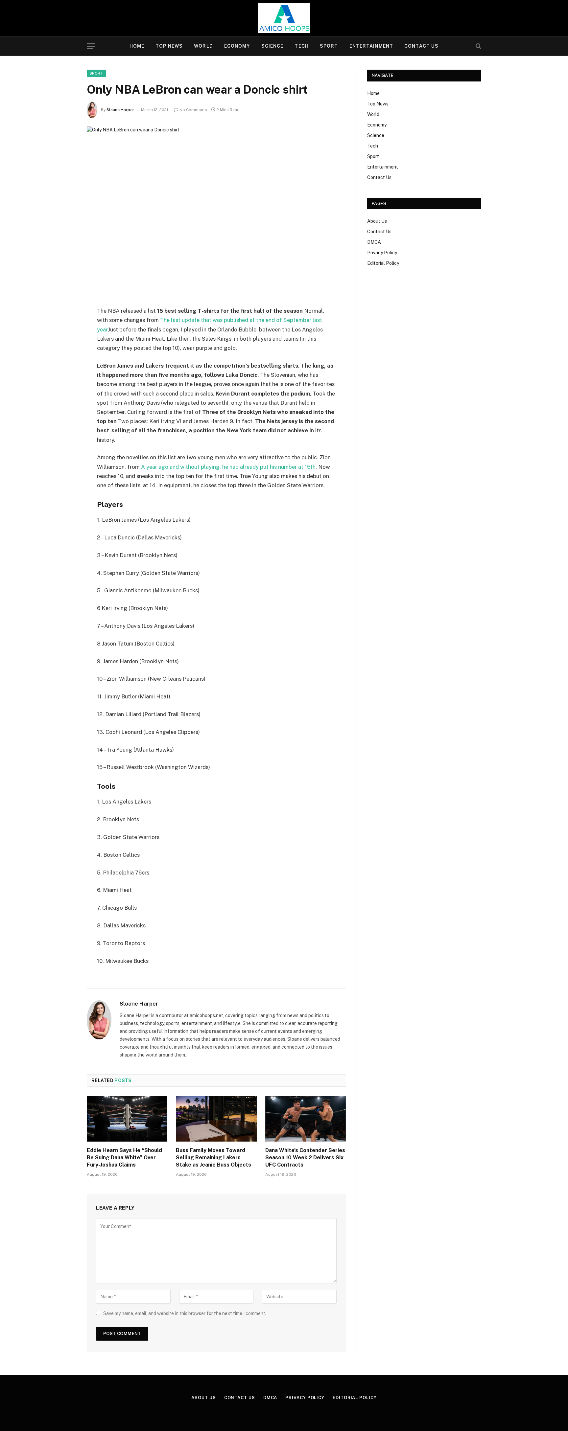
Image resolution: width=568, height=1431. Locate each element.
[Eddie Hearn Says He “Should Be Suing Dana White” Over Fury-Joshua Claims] (127, 1119)
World (203, 46)
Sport (329, 46)
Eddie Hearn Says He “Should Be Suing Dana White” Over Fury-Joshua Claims (124, 1157)
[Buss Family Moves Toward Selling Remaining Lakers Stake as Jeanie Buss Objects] (216, 1119)
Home (137, 46)
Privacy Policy (382, 252)
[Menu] (91, 46)
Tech (301, 46)
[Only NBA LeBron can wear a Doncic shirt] (216, 211)
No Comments (193, 109)
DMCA (374, 242)
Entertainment (371, 46)
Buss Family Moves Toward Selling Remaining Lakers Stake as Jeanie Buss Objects (213, 1157)
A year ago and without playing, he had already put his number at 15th (228, 467)
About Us (377, 221)
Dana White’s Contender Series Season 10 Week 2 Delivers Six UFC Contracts (305, 1157)
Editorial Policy (383, 263)
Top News (169, 46)
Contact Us (421, 46)
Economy (237, 46)
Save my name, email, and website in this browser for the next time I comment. (184, 1313)
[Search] (477, 46)
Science (272, 46)
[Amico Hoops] (284, 18)
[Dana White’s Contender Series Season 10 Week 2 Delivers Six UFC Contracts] (305, 1119)
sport (96, 73)
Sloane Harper (120, 109)
